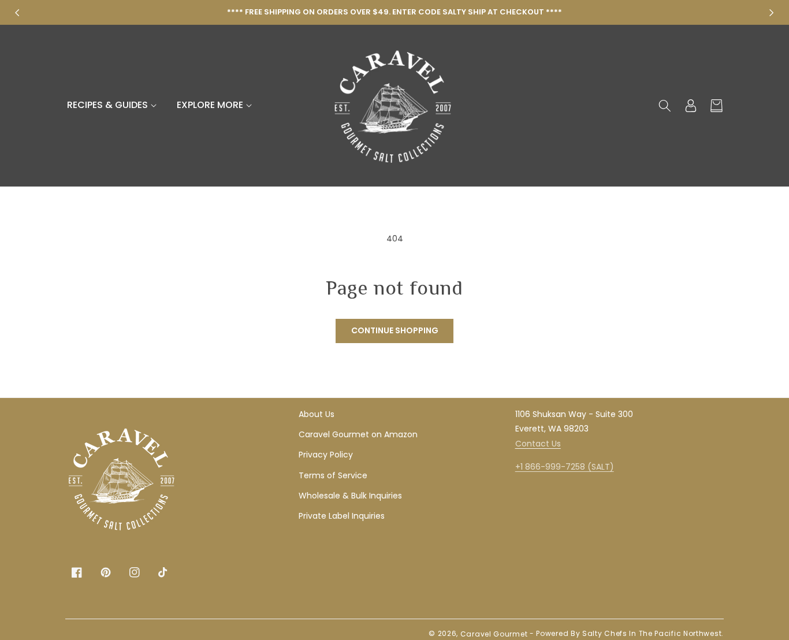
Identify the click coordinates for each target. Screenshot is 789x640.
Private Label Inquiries (342, 516)
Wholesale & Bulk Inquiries (350, 495)
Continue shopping (394, 330)
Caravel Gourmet (494, 634)
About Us (316, 414)
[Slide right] (771, 12)
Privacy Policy (326, 454)
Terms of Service (333, 475)
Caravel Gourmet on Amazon (358, 434)
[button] (113, 105)
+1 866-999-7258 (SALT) (564, 466)
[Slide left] (17, 12)
